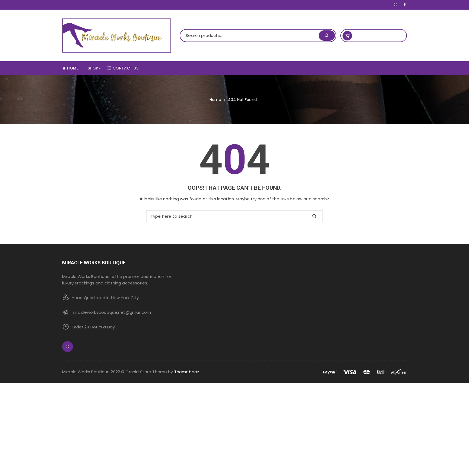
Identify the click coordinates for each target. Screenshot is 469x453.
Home (72, 68)
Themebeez (186, 372)
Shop (93, 68)
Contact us (126, 68)
